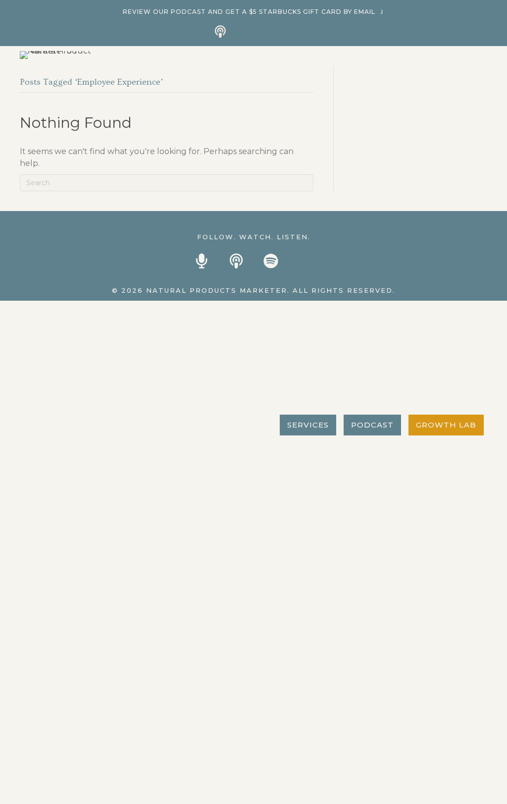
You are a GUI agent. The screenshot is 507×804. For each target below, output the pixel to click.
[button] (220, 31)
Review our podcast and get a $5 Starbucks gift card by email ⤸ (254, 11)
